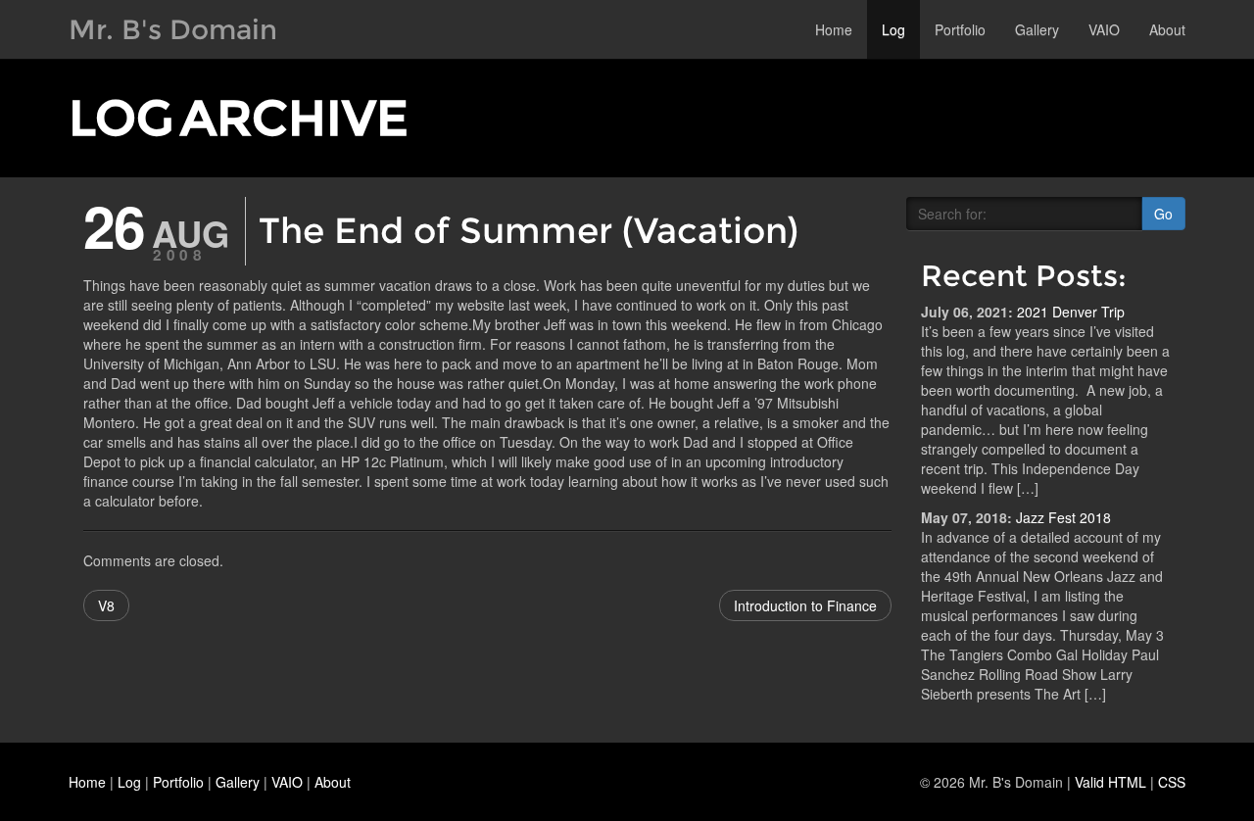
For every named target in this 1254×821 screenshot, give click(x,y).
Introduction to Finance (805, 605)
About (1167, 29)
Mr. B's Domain (173, 29)
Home (833, 29)
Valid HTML (1110, 782)
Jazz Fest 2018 (1063, 517)
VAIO (1104, 29)
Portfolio (960, 29)
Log (893, 29)
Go (1163, 213)
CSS (1171, 782)
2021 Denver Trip (1071, 311)
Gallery (1037, 29)
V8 (106, 605)
